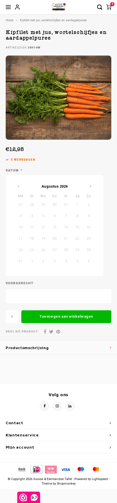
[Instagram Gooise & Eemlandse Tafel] (57, 406)
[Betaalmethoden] (21, 469)
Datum (14, 170)
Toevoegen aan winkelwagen (66, 316)
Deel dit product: (22, 332)
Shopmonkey (66, 483)
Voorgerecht (20, 283)
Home (9, 20)
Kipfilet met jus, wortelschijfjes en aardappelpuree (53, 20)
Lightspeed (100, 479)
